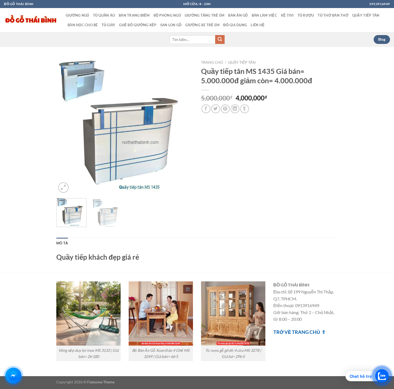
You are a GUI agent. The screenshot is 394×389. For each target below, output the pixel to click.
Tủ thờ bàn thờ (333, 15)
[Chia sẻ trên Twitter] (215, 108)
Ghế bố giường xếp (137, 25)
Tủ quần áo (104, 15)
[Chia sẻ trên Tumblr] (244, 108)
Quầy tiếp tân (365, 15)
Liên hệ (258, 25)
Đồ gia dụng (235, 25)
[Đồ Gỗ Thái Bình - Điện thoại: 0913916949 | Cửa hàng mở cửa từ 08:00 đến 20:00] (31, 20)
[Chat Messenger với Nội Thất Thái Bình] (13, 376)
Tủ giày (109, 25)
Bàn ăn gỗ (238, 15)
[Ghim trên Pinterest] (225, 108)
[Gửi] (219, 39)
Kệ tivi (287, 15)
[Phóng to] (63, 187)
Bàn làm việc (264, 15)
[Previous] (65, 125)
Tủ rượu (306, 15)
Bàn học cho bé (83, 25)
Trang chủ (212, 62)
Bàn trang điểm (134, 15)
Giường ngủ (77, 15)
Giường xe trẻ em (202, 25)
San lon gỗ (171, 25)
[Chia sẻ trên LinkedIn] (235, 108)
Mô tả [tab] (62, 243)
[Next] (183, 125)
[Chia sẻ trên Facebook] (206, 108)
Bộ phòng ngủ (167, 15)
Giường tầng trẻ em (205, 15)
